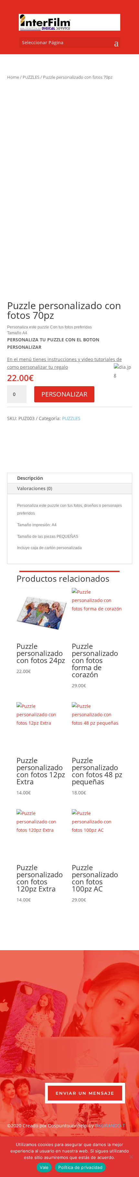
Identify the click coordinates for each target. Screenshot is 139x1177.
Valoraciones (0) (34, 488)
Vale (44, 1167)
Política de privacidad (80, 1167)
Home (13, 77)
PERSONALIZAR (64, 394)
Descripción (30, 478)
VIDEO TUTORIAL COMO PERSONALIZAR (75, 432)
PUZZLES (31, 77)
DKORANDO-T (110, 1125)
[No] (131, 1156)
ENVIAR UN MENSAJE (85, 1093)
